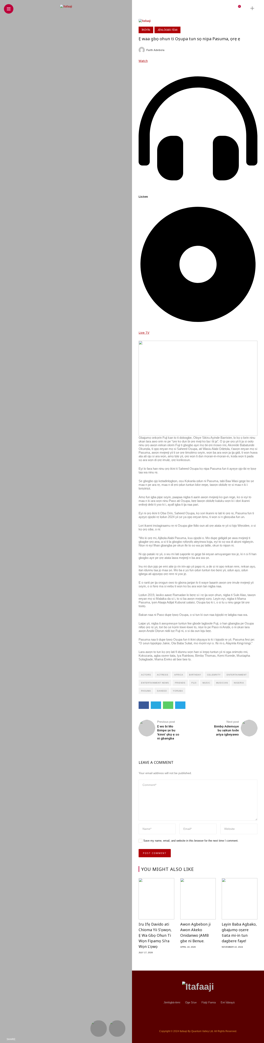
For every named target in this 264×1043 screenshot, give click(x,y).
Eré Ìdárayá (228, 1002)
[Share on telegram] (180, 705)
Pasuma (146, 691)
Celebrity (214, 675)
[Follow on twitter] (194, 8)
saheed (162, 691)
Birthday (195, 675)
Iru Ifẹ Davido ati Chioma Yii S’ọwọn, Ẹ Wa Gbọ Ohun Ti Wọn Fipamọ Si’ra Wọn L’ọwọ (155, 935)
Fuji (194, 683)
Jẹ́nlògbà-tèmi (167, 29)
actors (146, 675)
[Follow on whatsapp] (222, 8)
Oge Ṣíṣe (191, 1002)
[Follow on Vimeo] (215, 8)
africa (178, 675)
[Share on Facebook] (144, 705)
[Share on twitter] (156, 705)
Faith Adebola (155, 50)
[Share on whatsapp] (168, 705)
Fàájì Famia (209, 1002)
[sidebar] (252, 8)
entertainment (237, 675)
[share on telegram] (48, 1039)
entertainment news (155, 683)
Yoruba (178, 691)
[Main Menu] (9, 9)
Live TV (144, 332)
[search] (245, 8)
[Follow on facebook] (187, 8)
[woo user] (232, 8)
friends (180, 683)
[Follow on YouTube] (209, 8)
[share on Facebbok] (20, 1039)
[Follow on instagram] (202, 8)
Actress (162, 675)
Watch (143, 61)
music (206, 683)
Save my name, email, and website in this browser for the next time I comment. (190, 840)
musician (222, 683)
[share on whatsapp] (39, 1039)
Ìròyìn (146, 29)
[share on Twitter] (30, 1039)
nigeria (239, 683)
